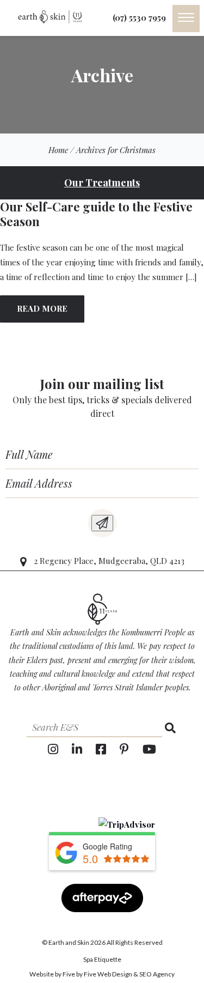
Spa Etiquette (102, 959)
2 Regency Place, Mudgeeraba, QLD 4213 (109, 560)
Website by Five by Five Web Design (80, 974)
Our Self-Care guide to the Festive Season (96, 214)
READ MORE (42, 308)
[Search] (170, 727)
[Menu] (186, 18)
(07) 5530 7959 (139, 16)
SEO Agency (157, 974)
